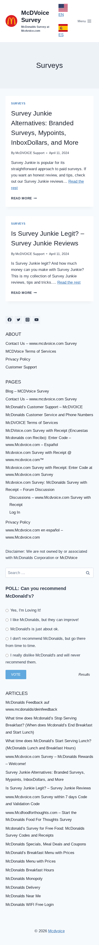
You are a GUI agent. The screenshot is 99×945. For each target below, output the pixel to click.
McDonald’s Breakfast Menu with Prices (40, 853)
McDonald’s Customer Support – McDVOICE (44, 407)
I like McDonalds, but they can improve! (44, 620)
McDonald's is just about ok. (34, 629)
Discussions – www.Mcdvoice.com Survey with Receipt (50, 501)
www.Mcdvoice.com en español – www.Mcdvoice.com (34, 534)
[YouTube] (36, 320)
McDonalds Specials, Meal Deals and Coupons (46, 844)
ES (61, 35)
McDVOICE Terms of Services (32, 423)
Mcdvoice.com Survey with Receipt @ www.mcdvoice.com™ (38, 456)
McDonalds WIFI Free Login (30, 904)
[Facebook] (9, 320)
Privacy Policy (18, 359)
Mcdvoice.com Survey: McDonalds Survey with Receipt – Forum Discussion (46, 486)
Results (84, 674)
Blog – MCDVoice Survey (27, 391)
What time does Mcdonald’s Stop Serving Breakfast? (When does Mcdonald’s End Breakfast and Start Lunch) (49, 725)
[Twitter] (18, 320)
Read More (24, 198)
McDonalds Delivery (23, 887)
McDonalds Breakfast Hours (30, 870)
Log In (14, 512)
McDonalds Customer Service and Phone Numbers (49, 415)
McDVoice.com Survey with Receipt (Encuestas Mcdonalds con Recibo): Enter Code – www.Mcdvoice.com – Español (47, 437)
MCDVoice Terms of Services (31, 351)
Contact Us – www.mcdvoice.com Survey (41, 343)
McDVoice (68, 558)
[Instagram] (27, 320)
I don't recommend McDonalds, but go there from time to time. (45, 642)
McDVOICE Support (29, 153)
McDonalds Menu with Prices (31, 861)
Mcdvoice (56, 931)
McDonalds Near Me (23, 896)
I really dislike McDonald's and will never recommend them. (43, 659)
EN (61, 15)
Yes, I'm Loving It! (25, 610)
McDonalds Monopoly (24, 878)
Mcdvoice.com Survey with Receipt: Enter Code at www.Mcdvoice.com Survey (49, 471)
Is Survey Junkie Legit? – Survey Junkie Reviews (48, 788)
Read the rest (69, 282)
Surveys (18, 103)
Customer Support (21, 367)
